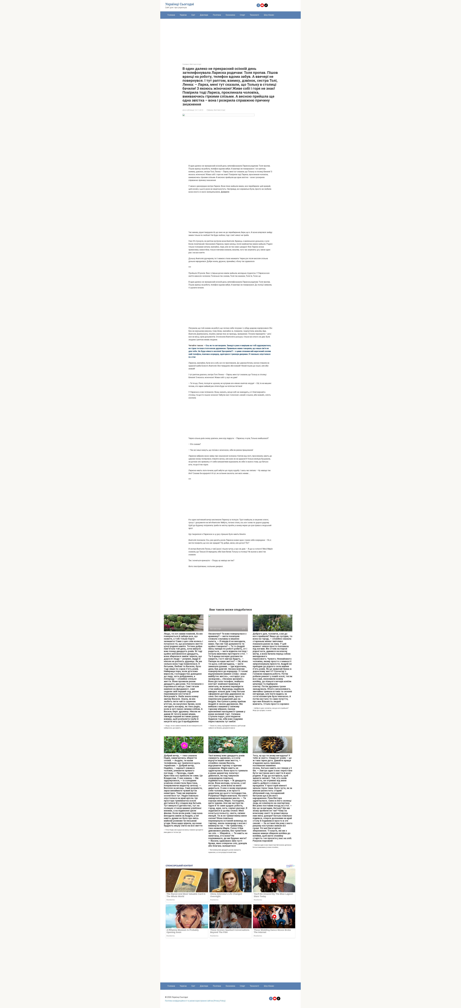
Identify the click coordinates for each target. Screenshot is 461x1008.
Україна (183, 15)
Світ (193, 15)
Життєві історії (219, 110)
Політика (217, 15)
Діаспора (204, 15)
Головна (171, 15)
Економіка (230, 15)
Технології (254, 15)
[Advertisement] (230, 39)
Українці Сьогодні (179, 4)
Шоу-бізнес (269, 15)
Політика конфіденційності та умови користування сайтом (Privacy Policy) (195, 1001)
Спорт (242, 15)
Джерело (225, 192)
